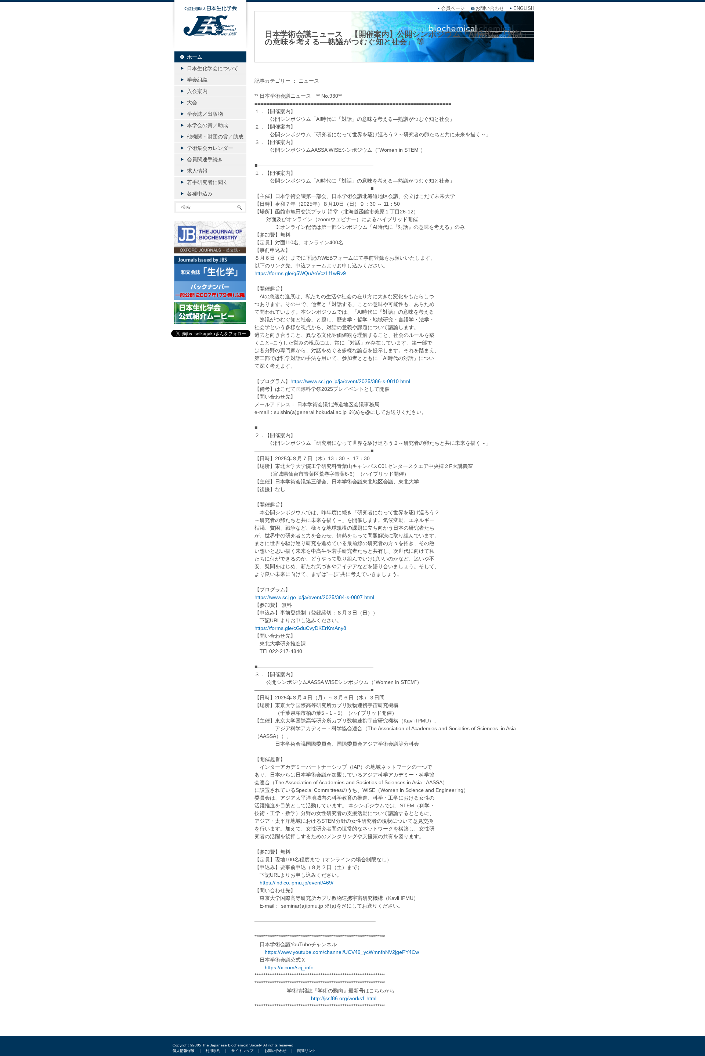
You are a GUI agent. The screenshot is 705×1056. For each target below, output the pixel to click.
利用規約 (213, 1051)
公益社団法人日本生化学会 (210, 30)
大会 (192, 102)
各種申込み (200, 194)
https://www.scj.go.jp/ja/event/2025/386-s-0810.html (350, 381)
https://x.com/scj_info (289, 967)
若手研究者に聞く (207, 182)
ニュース (309, 81)
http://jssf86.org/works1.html (343, 998)
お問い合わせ (490, 8)
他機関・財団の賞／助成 (215, 137)
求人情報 (197, 171)
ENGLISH (523, 8)
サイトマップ (242, 1051)
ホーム (194, 57)
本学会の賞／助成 (207, 125)
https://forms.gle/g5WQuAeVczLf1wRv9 (300, 273)
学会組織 (197, 80)
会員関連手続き (205, 159)
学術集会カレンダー (210, 148)
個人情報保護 (184, 1051)
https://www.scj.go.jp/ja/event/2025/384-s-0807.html (314, 597)
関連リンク (306, 1051)
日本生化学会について (212, 68)
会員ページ (453, 8)
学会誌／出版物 (205, 114)
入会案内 (197, 91)
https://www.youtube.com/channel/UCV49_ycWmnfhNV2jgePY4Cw (342, 952)
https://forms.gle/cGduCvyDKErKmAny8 (300, 628)
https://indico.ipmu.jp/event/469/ (296, 883)
